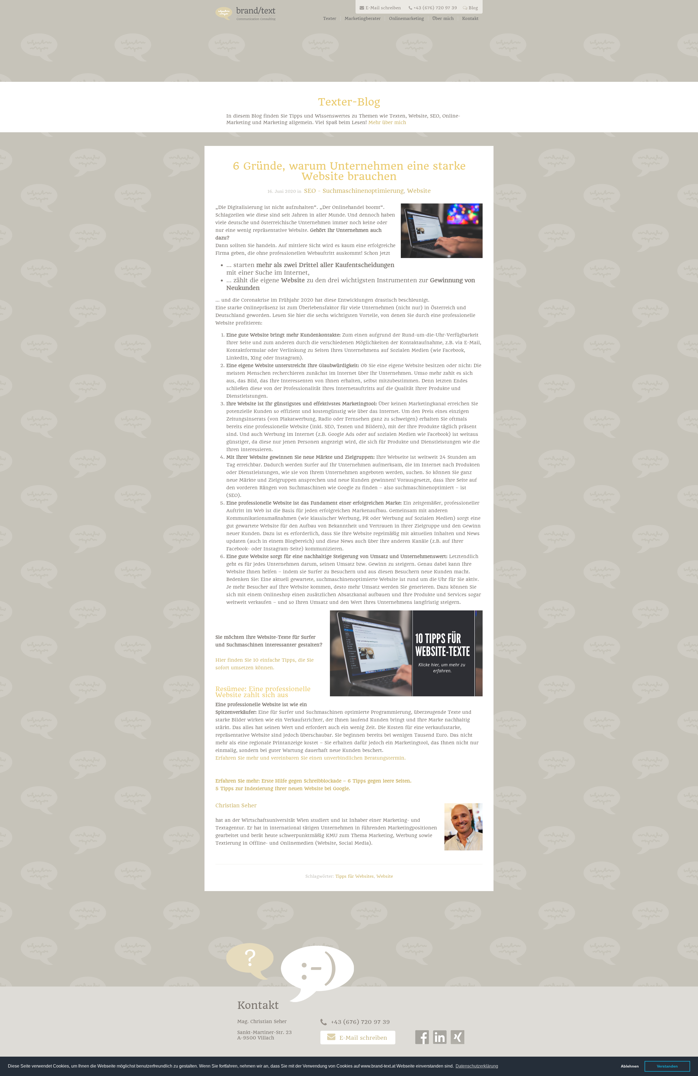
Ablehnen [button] (630, 1066)
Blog (473, 7)
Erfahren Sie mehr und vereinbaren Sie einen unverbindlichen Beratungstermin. (310, 758)
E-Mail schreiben (383, 7)
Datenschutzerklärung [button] (477, 1066)
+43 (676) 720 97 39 (435, 7)
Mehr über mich (387, 122)
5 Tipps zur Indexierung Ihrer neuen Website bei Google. (282, 788)
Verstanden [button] (667, 1066)
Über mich (443, 18)
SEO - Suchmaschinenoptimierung (354, 190)
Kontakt (470, 18)
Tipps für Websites (354, 876)
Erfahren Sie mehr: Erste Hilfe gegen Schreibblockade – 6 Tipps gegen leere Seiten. (313, 781)
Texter (329, 18)
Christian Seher (236, 805)
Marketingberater (363, 18)
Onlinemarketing (406, 18)
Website (419, 190)
